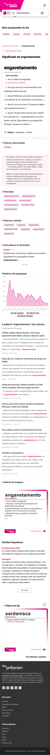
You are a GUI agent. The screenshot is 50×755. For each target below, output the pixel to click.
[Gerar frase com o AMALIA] (44, 100)
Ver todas (25, 590)
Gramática (5, 716)
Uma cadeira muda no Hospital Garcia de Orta (22, 430)
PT (5, 13)
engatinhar (9, 225)
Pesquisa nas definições (10, 704)
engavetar (25, 229)
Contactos (5, 728)
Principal (5, 701)
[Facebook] (4, 689)
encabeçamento (11, 205)
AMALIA (29, 159)
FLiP (3, 734)
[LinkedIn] (16, 689)
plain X (4, 740)
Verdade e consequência (12, 453)
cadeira (6, 34)
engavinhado (38, 229)
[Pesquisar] (13, 13)
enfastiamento (10, 209)
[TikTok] (12, 689)
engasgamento (28, 196)
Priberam (5, 731)
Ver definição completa (36, 657)
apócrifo (37, 34)
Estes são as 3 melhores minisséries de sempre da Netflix (24, 360)
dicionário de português (12, 676)
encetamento (25, 200)
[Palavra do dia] (44, 604)
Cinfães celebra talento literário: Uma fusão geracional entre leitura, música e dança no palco (23, 334)
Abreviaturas (6, 713)
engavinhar (9, 233)
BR (9, 13)
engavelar (21, 225)
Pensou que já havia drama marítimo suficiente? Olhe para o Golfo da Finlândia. (23, 405)
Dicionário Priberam (10, 46)
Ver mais (25, 264)
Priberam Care (7, 743)
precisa (27, 34)
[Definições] (42, 13)
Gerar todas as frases (13, 51)
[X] (20, 689)
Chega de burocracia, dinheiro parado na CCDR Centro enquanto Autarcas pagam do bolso (22, 386)
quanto (16, 34)
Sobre (4, 707)
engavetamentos (11, 196)
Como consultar (7, 710)
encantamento (28, 205)
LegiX (4, 737)
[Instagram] (8, 689)
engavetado (34, 225)
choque (7, 147)
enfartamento (10, 200)
